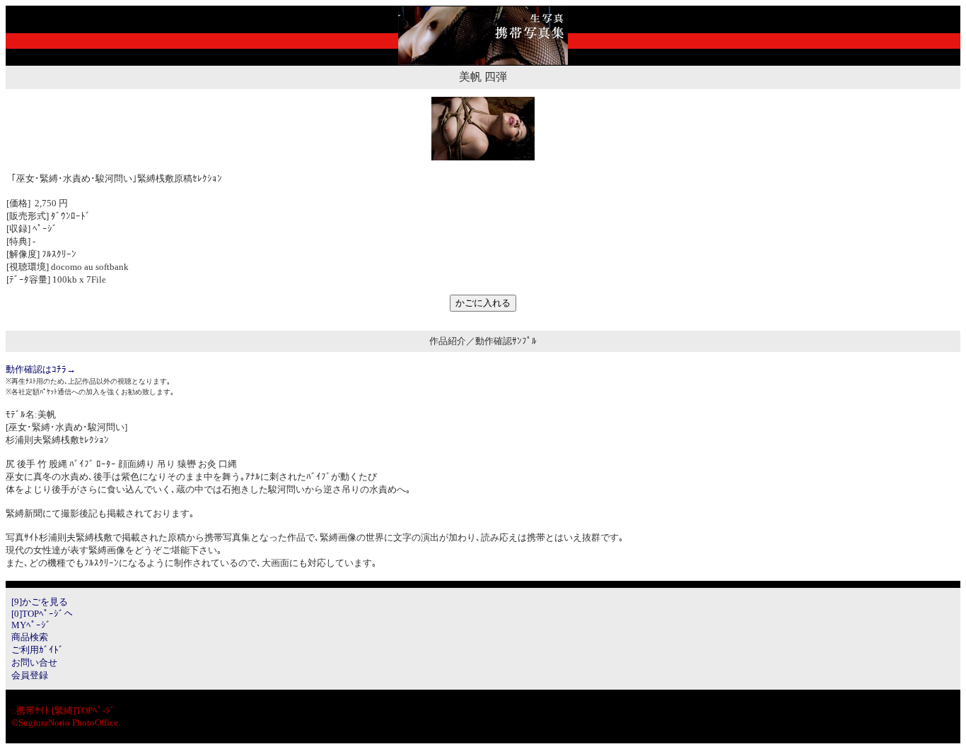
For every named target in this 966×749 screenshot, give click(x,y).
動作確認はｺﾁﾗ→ (41, 369)
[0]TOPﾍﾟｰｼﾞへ (42, 613)
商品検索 (29, 637)
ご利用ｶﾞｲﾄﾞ (37, 649)
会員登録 (29, 675)
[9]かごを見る (39, 601)
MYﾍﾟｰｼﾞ (31, 625)
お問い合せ (34, 662)
